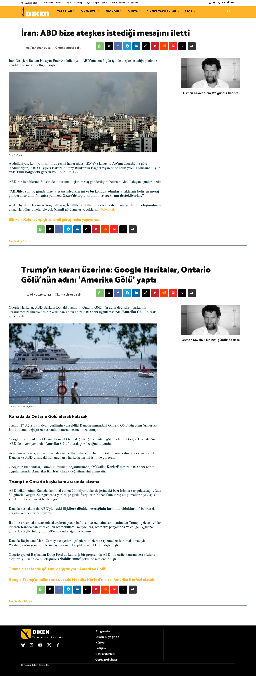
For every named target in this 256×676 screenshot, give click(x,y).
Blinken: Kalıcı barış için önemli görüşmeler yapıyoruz (54, 220)
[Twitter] (219, 3)
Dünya (26, 241)
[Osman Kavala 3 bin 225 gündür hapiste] (210, 73)
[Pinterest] (155, 46)
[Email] (182, 46)
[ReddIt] (164, 46)
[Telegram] (127, 46)
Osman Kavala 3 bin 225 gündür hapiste (210, 93)
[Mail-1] (232, 3)
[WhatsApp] (100, 46)
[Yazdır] (192, 46)
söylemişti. (107, 209)
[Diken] (35, 11)
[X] (109, 46)
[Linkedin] (136, 46)
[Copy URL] (146, 46)
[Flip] (173, 46)
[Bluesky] (214, 3)
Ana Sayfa (14, 241)
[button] (229, 12)
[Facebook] (228, 3)
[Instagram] (209, 3)
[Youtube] (223, 3)
